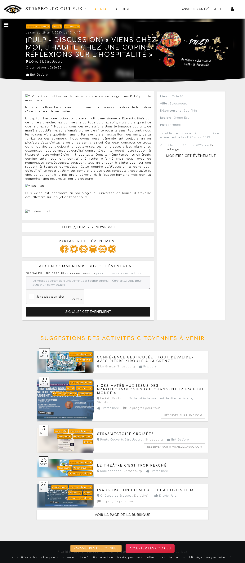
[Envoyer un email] (102, 249)
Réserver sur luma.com (183, 415)
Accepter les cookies (150, 548)
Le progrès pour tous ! (144, 408)
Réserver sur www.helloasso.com (174, 447)
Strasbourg (54, 61)
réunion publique (64, 393)
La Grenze (107, 366)
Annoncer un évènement (201, 9)
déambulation (82, 436)
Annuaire (123, 9)
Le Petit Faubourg (113, 398)
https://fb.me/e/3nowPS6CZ (88, 227)
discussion (72, 26)
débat (70, 388)
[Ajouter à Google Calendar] (93, 249)
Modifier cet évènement (191, 156)
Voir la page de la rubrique (122, 515)
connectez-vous (82, 273)
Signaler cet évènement (88, 312)
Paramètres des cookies (96, 548)
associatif (61, 431)
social (57, 26)
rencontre (85, 393)
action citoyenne (38, 26)
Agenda (100, 9)
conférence (84, 360)
